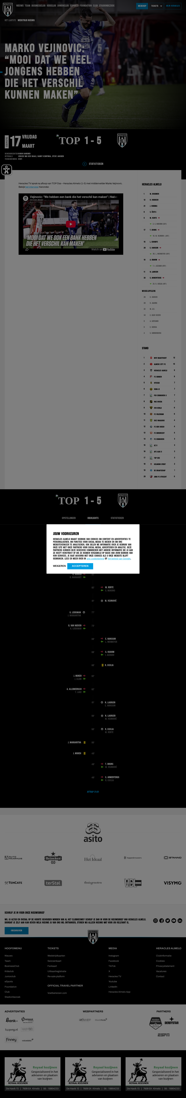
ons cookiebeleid (95, 558)
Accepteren (80, 566)
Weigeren (59, 566)
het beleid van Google (119, 558)
